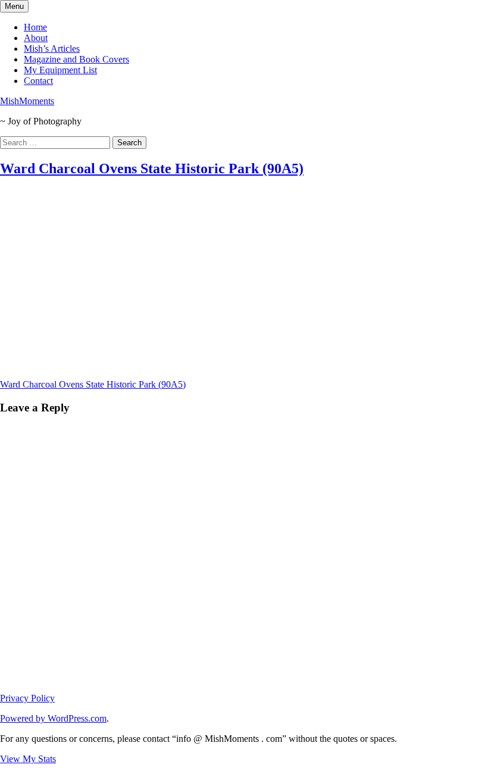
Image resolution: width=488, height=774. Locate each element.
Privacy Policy (27, 698)
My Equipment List (60, 70)
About (36, 38)
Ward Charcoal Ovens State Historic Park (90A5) (152, 168)
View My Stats (28, 759)
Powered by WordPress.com (53, 718)
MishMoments (27, 101)
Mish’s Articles (52, 48)
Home (35, 27)
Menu (14, 6)
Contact (38, 81)
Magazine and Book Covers (76, 59)
